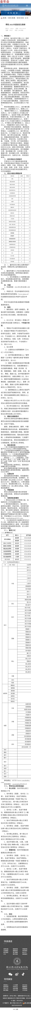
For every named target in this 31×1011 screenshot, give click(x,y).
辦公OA (24, 952)
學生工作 (5, 988)
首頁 (4, 18)
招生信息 (20, 18)
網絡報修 (24, 954)
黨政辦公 (5, 985)
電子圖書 (15, 952)
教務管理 (15, 949)
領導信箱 (5, 949)
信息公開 (15, 990)
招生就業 (11, 18)
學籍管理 (24, 949)
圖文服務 (5, 990)
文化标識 (24, 990)
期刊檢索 (5, 952)
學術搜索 (24, 950)
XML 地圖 (15, 1009)
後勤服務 (24, 988)
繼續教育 (24, 986)
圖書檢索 (15, 950)
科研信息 (15, 986)
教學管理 (5, 986)
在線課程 (5, 950)
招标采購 (15, 988)
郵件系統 (15, 954)
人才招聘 (15, 985)
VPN (4, 954)
